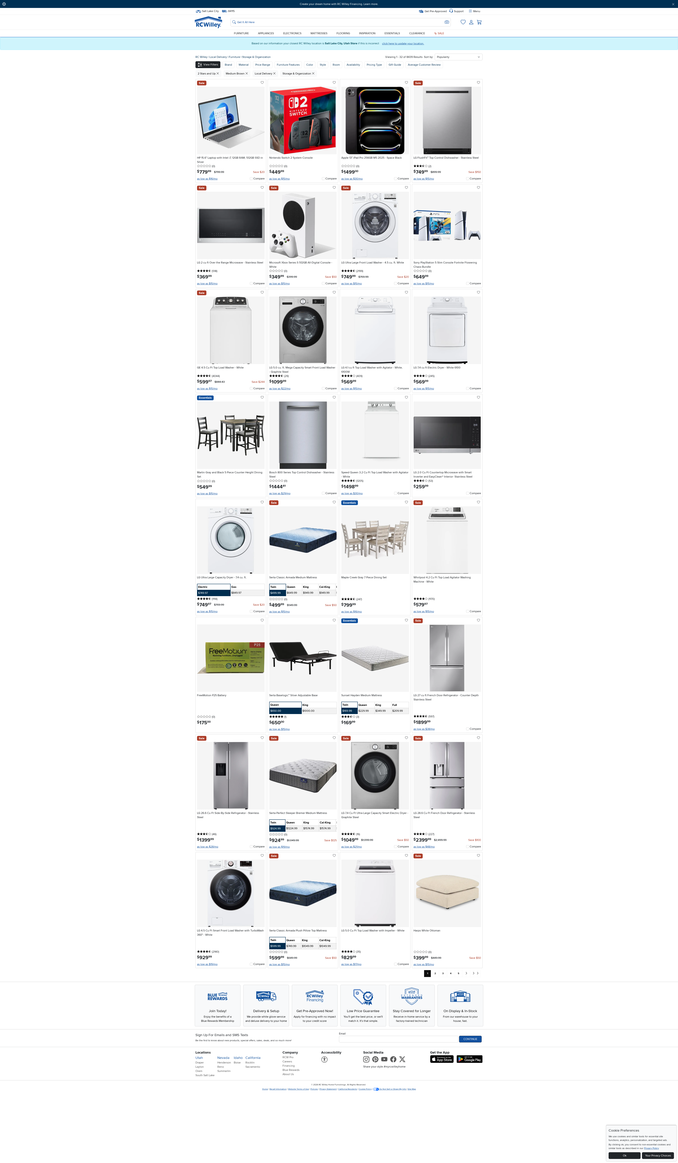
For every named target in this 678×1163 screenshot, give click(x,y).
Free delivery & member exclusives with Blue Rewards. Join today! (339, 4)
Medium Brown (235, 73)
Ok (624, 1155)
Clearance (417, 33)
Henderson (224, 1062)
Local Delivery (218, 57)
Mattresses (319, 33)
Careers (287, 1061)
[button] (59, 4)
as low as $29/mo (279, 493)
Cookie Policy (365, 1089)
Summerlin (224, 1071)
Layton (199, 1067)
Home (265, 1089)
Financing (288, 1066)
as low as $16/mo (207, 179)
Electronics (292, 33)
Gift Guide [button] (395, 65)
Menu (476, 11)
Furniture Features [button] (288, 65)
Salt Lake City (210, 11)
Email (342, 1033)
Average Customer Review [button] (424, 65)
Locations (203, 1052)
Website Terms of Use (298, 1089)
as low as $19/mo (279, 847)
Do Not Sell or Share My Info (393, 1089)
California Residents (347, 1089)
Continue (470, 1039)
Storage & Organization (256, 57)
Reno (220, 1067)
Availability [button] (353, 65)
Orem (198, 1071)
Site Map (412, 1089)
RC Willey (201, 57)
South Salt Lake (205, 1075)
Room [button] (336, 65)
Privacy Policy (651, 1148)
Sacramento (252, 1067)
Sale (440, 33)
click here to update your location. (403, 43)
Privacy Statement (328, 1089)
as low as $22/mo (279, 388)
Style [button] (323, 65)
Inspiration (367, 33)
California (253, 1058)
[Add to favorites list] (262, 82)
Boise (237, 1062)
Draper (199, 1062)
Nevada (223, 1058)
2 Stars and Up (207, 73)
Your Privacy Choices (658, 1155)
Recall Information (278, 1089)
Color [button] (309, 65)
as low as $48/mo (424, 847)
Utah (199, 1058)
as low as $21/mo (351, 847)
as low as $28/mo (207, 847)
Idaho (238, 1058)
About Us (288, 1074)
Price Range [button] (262, 65)
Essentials (392, 33)
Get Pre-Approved (436, 11)
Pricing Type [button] (374, 65)
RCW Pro (287, 1057)
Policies (314, 1089)
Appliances (266, 33)
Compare (259, 178)
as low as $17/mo (351, 964)
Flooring (343, 33)
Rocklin (250, 1062)
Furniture (241, 33)
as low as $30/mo (352, 179)
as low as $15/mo (279, 179)
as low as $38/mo (424, 729)
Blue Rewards (290, 1070)
